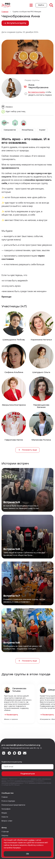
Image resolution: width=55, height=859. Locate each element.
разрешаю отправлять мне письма (40, 783)
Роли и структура (8, 801)
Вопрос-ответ (7, 821)
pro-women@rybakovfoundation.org (21, 745)
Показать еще (29, 450)
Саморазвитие (10, 130)
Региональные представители (13, 805)
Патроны (5, 835)
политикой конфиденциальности (12, 783)
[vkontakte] (4, 753)
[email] (25, 753)
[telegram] (9, 753)
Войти (41, 5)
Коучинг (42, 130)
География (6, 809)
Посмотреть (12, 715)
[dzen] (19, 753)
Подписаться (27, 774)
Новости (5, 817)
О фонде (5, 832)
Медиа (4, 813)
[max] (14, 753)
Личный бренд (27, 130)
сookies (31, 840)
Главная (5, 797)
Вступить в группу (16, 23)
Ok (27, 854)
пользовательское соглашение (24, 781)
